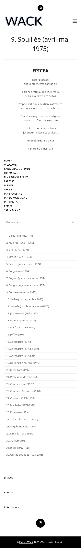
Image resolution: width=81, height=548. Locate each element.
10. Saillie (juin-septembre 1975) (24, 299)
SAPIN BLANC (12, 210)
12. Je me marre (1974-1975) (22, 313)
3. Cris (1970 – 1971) (17, 249)
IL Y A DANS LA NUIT (16, 177)
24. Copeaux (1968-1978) (20, 398)
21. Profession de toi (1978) (22, 377)
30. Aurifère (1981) (16, 440)
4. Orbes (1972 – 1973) (19, 257)
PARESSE (9, 181)
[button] (75, 21)
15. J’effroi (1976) (15, 334)
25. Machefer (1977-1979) (20, 405)
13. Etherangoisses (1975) (21, 320)
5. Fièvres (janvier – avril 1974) (23, 264)
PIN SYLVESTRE (13, 193)
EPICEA (8, 206)
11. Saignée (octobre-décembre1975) (27, 306)
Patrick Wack (26, 542)
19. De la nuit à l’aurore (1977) (23, 363)
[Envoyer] (73, 222)
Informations (11, 507)
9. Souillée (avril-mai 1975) (21, 292)
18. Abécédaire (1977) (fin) (21, 356)
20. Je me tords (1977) (18, 370)
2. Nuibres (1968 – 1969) (20, 242)
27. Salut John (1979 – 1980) (22, 419)
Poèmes (9, 492)
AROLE (8, 189)
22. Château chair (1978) (20, 384)
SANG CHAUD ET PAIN (17, 168)
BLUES (8, 160)
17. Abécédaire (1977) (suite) (22, 349)
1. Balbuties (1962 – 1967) (20, 235)
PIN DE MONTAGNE (15, 197)
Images (8, 477)
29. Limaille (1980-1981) (19, 433)
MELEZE (8, 185)
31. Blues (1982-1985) (18, 447)
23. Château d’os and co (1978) (23, 391)
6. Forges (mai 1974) (17, 271)
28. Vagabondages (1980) (21, 426)
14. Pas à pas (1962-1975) (20, 327)
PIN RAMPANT (12, 202)
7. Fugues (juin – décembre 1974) (25, 278)
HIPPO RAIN (11, 173)
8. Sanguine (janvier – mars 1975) (25, 285)
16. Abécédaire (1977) (18, 341)
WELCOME (10, 164)
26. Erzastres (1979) (17, 412)
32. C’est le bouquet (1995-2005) (24, 454)
